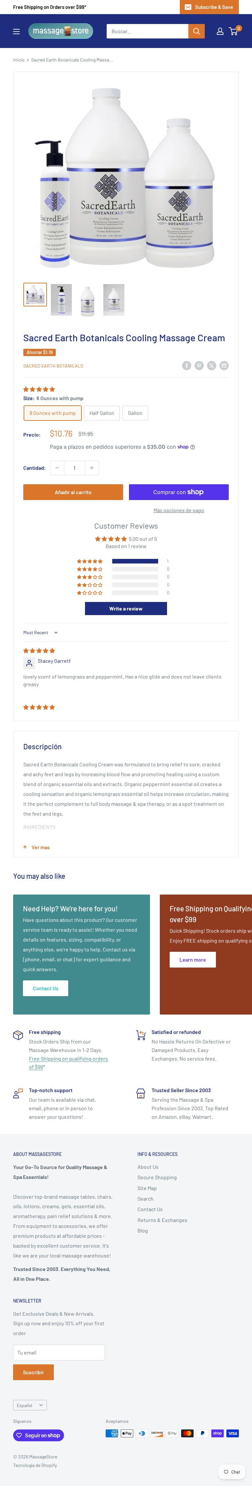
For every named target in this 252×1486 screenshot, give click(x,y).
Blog (142, 1230)
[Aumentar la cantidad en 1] (92, 468)
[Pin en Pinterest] (199, 365)
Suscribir (33, 1372)
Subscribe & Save (214, 7)
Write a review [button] (126, 608)
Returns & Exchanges (162, 1220)
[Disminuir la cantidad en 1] (57, 468)
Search (145, 1198)
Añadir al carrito (73, 492)
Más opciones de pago (179, 510)
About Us (147, 1166)
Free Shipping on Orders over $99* (49, 7)
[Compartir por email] (224, 365)
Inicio (19, 59)
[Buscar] (196, 31)
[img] (39, 650)
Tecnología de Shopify (35, 1465)
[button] (39, 389)
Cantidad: (34, 468)
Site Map (147, 1188)
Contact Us (150, 1209)
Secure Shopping (157, 1177)
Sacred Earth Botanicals (53, 366)
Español (24, 1405)
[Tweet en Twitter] (211, 365)
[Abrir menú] (16, 31)
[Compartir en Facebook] (186, 365)
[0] (233, 31)
